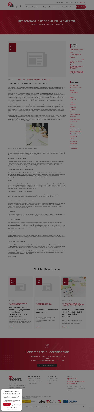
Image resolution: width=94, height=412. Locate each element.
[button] (12, 407)
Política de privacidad (10, 401)
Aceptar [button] (7, 404)
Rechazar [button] (16, 404)
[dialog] (11, 400)
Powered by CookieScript (12, 409)
